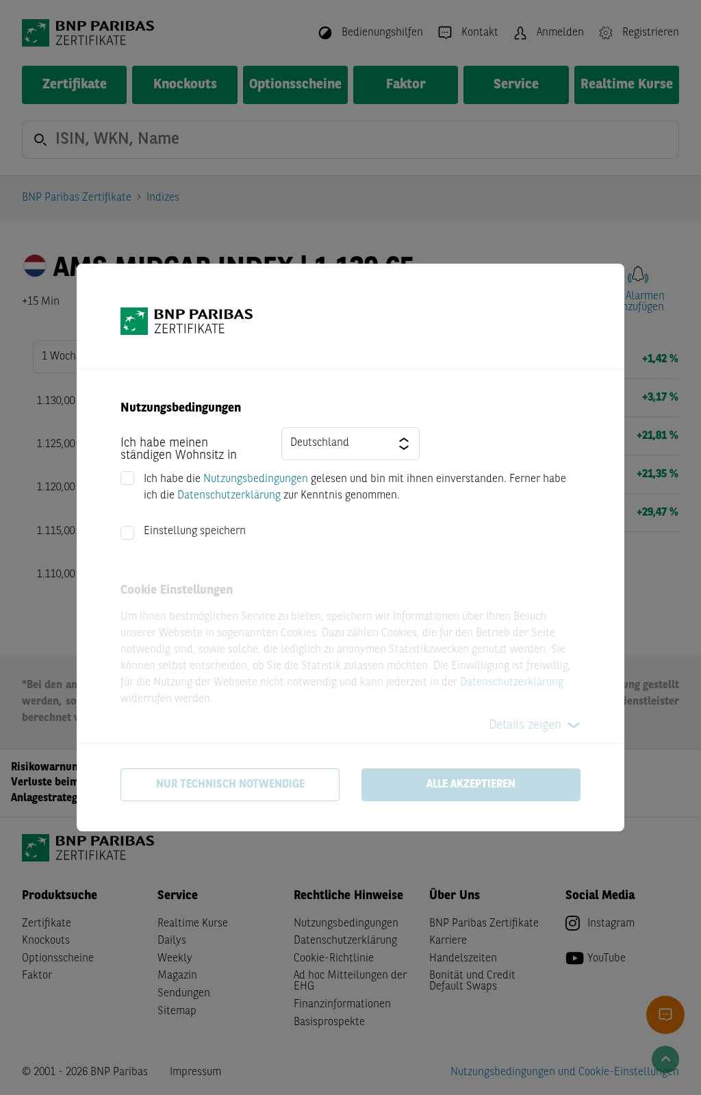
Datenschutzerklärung (229, 495)
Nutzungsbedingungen (255, 479)
